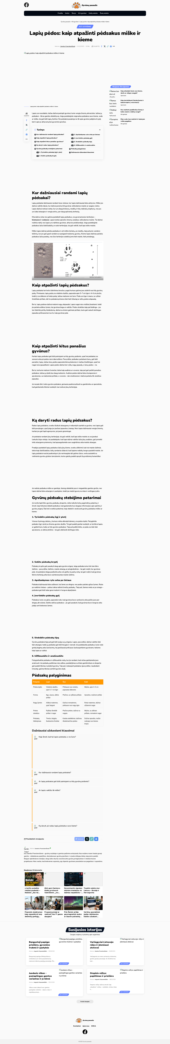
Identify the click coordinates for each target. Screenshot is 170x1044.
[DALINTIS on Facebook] (101, 46)
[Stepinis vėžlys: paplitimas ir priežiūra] (132, 981)
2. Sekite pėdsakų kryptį (47, 156)
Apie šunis (123, 95)
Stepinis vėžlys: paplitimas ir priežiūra (102, 975)
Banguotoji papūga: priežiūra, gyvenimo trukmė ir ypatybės (39, 945)
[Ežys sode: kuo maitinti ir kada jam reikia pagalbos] (114, 122)
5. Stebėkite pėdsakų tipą (83, 142)
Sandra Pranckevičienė (67, 46)
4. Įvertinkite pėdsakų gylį (83, 138)
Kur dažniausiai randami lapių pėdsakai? (50, 134)
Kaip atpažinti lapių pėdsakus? (46, 138)
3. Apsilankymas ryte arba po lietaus (87, 134)
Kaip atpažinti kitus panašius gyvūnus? (50, 142)
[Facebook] (26, 4)
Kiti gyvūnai (85, 26)
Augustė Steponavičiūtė (40, 951)
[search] (112, 13)
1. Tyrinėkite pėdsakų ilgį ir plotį (50, 152)
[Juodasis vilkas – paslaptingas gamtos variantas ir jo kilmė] (71, 982)
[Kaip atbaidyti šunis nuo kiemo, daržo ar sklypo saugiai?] (114, 93)
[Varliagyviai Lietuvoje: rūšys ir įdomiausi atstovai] (132, 951)
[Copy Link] (107, 46)
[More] (113, 46)
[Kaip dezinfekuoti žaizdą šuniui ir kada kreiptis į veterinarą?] (114, 103)
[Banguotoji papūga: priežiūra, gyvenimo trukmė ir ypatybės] (71, 951)
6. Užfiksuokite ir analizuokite (84, 145)
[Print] (110, 46)
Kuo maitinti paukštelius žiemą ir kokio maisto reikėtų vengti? (132, 111)
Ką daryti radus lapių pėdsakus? (47, 145)
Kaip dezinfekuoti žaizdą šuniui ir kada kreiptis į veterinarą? (132, 101)
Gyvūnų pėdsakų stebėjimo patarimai (49, 149)
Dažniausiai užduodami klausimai (82, 152)
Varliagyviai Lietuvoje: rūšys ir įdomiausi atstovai (102, 945)
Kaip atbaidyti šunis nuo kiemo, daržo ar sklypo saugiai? (131, 92)
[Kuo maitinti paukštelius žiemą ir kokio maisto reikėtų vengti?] (114, 112)
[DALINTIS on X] (104, 46)
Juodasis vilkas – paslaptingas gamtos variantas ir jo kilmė (40, 976)
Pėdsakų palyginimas (78, 149)
